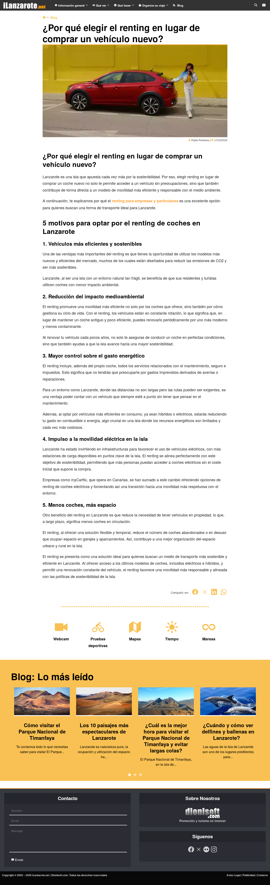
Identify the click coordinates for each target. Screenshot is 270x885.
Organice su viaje (153, 5)
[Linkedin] (214, 594)
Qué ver (101, 5)
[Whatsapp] (223, 594)
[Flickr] (206, 851)
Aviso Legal (234, 875)
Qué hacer (124, 5)
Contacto (262, 875)
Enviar (18, 860)
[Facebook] (195, 594)
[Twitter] (204, 594)
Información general (71, 5)
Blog (179, 5)
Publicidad (249, 875)
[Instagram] (214, 851)
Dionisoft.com (59, 875)
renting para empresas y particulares (145, 201)
